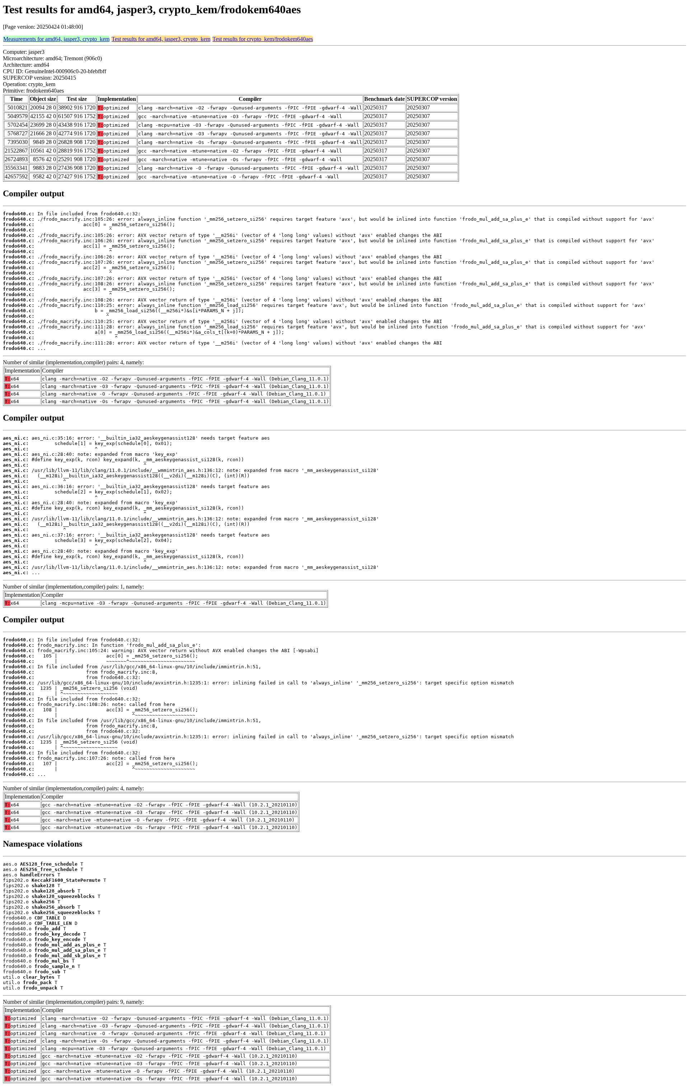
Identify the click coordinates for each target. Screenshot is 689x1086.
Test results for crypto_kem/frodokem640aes (262, 39)
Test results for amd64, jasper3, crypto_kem (161, 39)
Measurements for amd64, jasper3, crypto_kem (56, 39)
